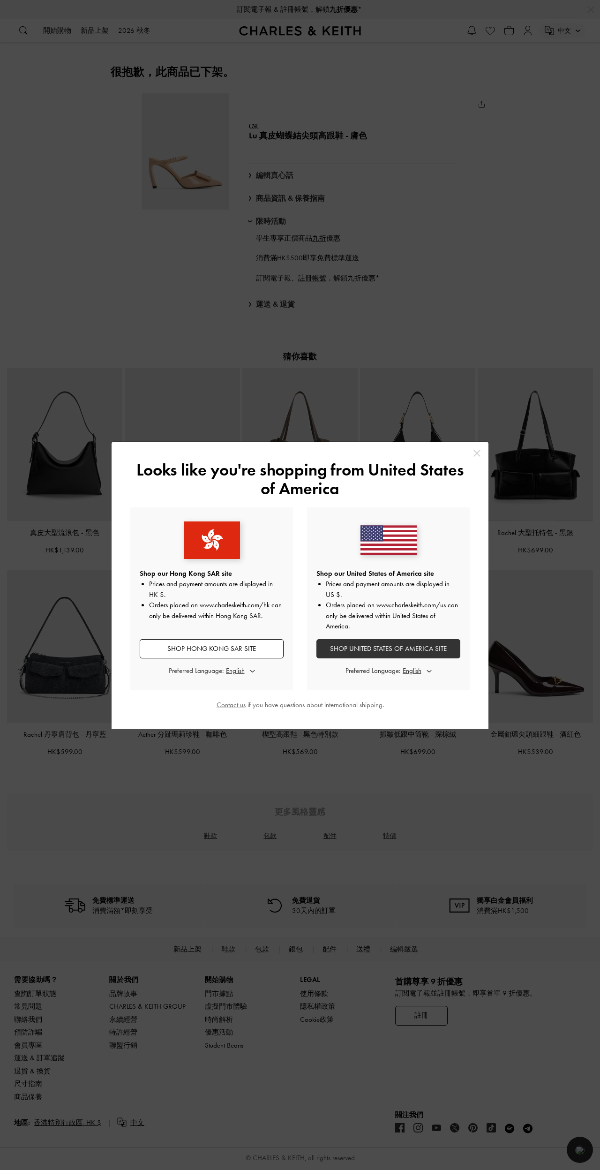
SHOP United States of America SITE (388, 648)
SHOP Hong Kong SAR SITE (211, 648)
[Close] (477, 453)
